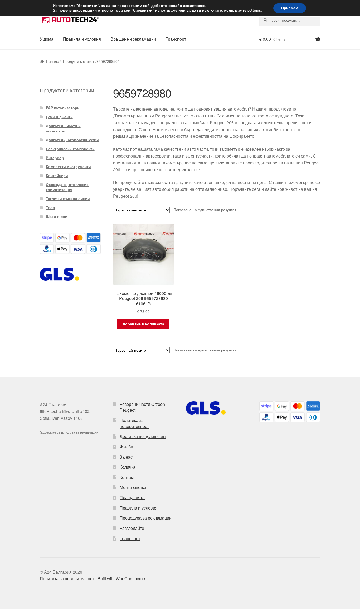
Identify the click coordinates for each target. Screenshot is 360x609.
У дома (46, 39)
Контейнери (57, 175)
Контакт (127, 477)
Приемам (289, 8)
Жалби (126, 447)
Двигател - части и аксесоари (63, 128)
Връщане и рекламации (133, 39)
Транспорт (176, 39)
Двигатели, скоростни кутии (72, 139)
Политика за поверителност (134, 423)
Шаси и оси (56, 216)
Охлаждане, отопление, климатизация (68, 187)
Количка (127, 467)
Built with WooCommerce (121, 578)
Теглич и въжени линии (68, 198)
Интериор (55, 157)
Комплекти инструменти (68, 166)
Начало (52, 61)
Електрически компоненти (70, 148)
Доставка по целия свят (143, 436)
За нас (126, 457)
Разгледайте (132, 528)
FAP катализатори (63, 107)
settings (254, 10)
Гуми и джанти (59, 116)
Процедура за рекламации (146, 518)
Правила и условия (82, 39)
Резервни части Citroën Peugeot (142, 407)
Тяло (50, 207)
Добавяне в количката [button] (143, 323)
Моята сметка (133, 487)
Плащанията (132, 497)
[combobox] (289, 20)
